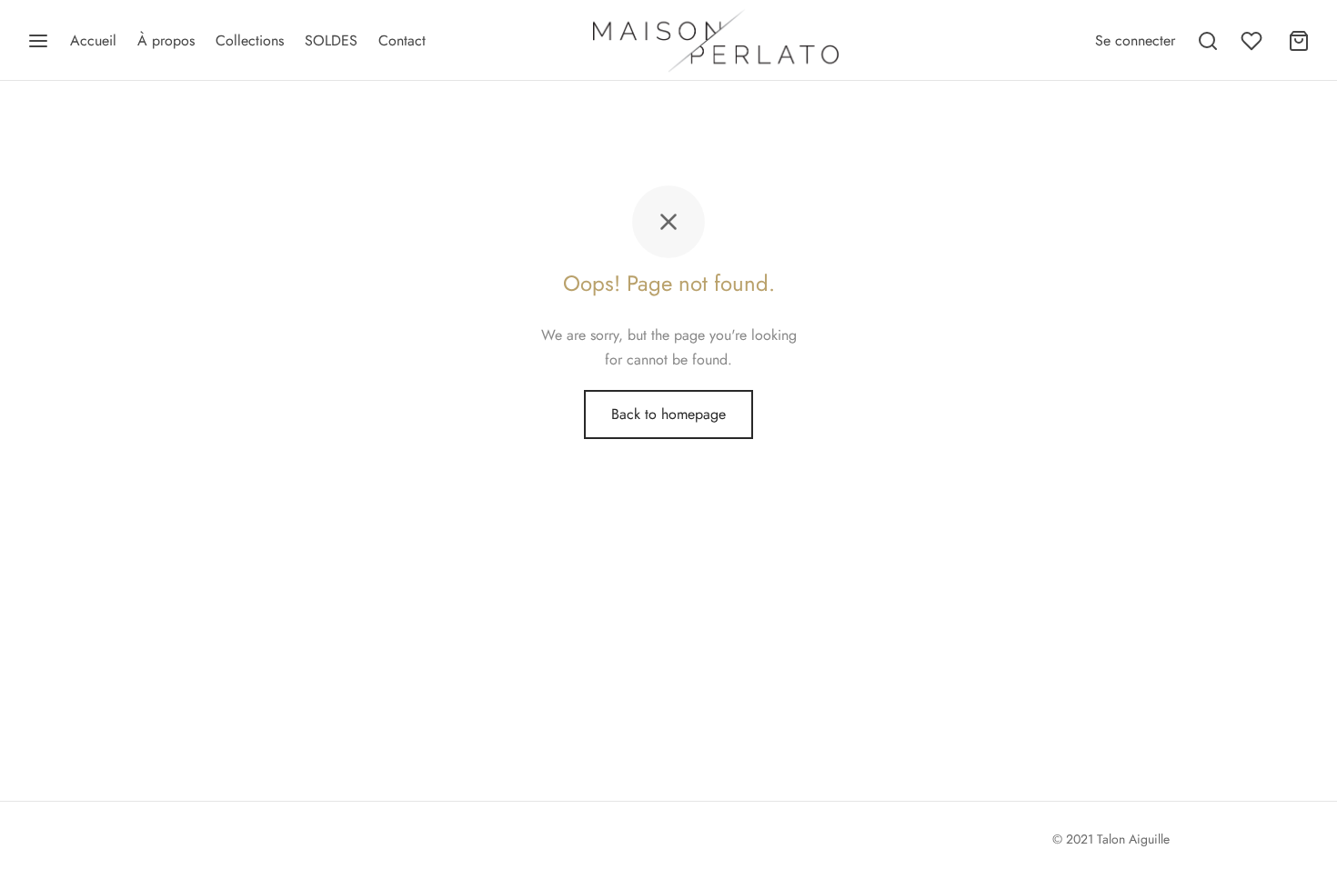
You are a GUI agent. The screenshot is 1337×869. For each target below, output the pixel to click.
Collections (250, 40)
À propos (166, 40)
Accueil (93, 40)
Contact (402, 40)
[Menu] (38, 41)
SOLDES (331, 40)
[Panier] (1299, 41)
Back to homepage (668, 414)
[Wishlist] (1253, 41)
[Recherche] (1208, 41)
